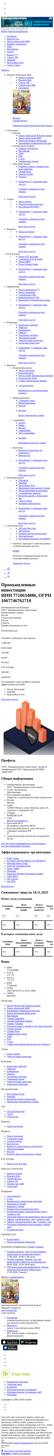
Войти (4, 31)
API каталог (24, 531)
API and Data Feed (27, 528)
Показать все (7, 886)
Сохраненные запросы (29, 493)
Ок (2, 1440)
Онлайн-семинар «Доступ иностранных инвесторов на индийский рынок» (26, 1252)
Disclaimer (12, 1394)
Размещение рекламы (17, 1382)
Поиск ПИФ (24, 262)
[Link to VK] (8, 1362)
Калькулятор (13, 1239)
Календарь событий (28, 325)
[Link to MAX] (8, 1365)
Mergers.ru (12, 1325)
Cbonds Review (14, 1178)
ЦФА (9, 46)
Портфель (12, 36)
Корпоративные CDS (28, 297)
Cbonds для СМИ (26, 85)
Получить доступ (9, 699)
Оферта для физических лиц (21, 1219)
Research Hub (24, 80)
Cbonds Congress (35, 1247)
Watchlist (11, 60)
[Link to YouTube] (8, 1358)
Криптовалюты (26, 373)
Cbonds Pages (24, 171)
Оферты (22, 332)
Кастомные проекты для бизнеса (34, 538)
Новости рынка (26, 77)
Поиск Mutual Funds (28, 264)
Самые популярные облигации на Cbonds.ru (28, 1044)
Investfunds (12, 1318)
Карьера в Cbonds (15, 1206)
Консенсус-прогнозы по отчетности (24, 1146)
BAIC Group (13, 858)
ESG (20, 156)
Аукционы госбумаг (28, 335)
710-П (10, 1114)
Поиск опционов (26, 292)
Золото (10, 51)
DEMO (16, 551)
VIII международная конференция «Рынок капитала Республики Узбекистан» (28, 1268)
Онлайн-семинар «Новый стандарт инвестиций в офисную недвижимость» (26, 1260)
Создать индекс (14, 1141)
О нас (10, 1199)
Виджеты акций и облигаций (32, 496)
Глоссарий (23, 88)
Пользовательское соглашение (22, 1389)
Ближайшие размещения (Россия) (34, 143)
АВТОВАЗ (12, 876)
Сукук (21, 159)
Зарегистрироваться (18, 31)
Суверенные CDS (27, 295)
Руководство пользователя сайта (23, 1209)
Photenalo (11, 871)
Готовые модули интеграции (32, 533)
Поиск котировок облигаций (32, 140)
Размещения (24, 330)
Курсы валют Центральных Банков (35, 375)
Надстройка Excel (15, 1094)
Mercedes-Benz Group (17, 863)
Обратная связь (14, 1384)
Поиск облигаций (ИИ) (18, 41)
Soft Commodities (26, 433)
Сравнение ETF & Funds (30, 259)
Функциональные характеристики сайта (27, 1211)
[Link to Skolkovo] (15, 1377)
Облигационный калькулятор (33, 490)
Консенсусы (13, 39)
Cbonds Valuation (15, 1023)
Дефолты (22, 327)
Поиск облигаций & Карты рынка (35, 135)
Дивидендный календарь (30, 204)
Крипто (12, 55)
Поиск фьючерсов (29, 290)
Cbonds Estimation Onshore (20, 1021)
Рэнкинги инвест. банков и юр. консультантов (29, 1026)
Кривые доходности (17, 44)
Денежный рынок (27, 338)
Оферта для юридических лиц (21, 1222)
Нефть (21, 425)
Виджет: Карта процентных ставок (24, 1154)
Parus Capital (13, 868)
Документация (25, 536)
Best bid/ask (12, 49)
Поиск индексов (26, 370)
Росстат (22, 405)
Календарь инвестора (28, 343)
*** (3, 916)
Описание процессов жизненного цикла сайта (30, 1217)
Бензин (21, 428)
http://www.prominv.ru (17, 820)
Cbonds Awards (25, 174)
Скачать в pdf (13, 1214)
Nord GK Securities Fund (18, 866)
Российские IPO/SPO (28, 207)
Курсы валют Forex (27, 378)
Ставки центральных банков (32, 381)
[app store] (10, 1344)
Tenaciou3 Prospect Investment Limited (25, 873)
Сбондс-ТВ (12, 57)
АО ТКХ (11, 881)
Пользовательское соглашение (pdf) (24, 1392)
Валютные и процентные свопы (34, 300)
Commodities (24, 430)
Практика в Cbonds (16, 1204)
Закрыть (5, 70)
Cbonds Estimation (15, 1018)
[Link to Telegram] (8, 1355)
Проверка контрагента (29, 503)
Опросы (22, 177)
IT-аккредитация (15, 1229)
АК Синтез (12, 879)
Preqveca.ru (12, 1330)
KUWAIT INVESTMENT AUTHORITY (26, 861)
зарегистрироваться (23, 1443)
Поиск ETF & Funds (28, 256)
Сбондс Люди (13, 65)
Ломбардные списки (28, 161)
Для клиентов (13, 1196)
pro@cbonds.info (9, 1310)
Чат (20, 498)
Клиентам (12, 1387)
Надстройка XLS (15, 62)
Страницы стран (26, 400)
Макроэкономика (26, 403)
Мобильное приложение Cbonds (34, 488)
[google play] (28, 1344)
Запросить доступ (21, 563)
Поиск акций (24, 201)
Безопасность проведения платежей (24, 1201)
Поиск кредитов (26, 231)
